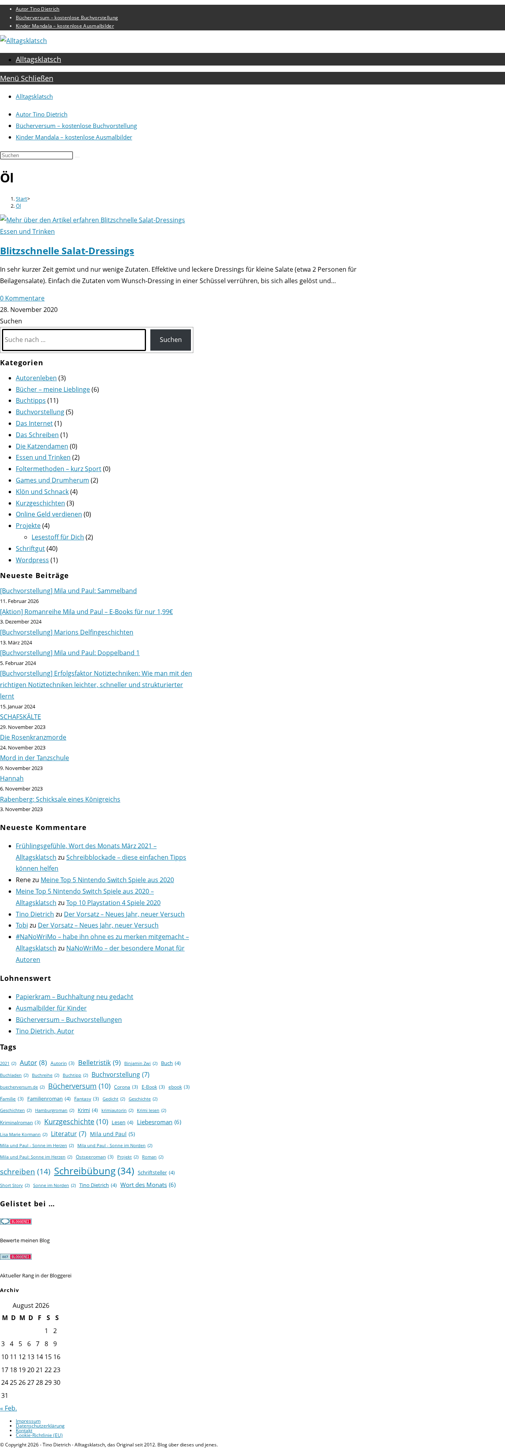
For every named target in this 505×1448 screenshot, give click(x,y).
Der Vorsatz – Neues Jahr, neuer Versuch (124, 914)
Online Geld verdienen (49, 514)
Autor (33, 1062)
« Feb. (8, 1408)
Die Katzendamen (42, 446)
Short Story (15, 1185)
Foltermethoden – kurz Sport (58, 468)
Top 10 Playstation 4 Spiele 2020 (113, 902)
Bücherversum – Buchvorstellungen (69, 1019)
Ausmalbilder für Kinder (51, 1008)
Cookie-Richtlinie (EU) (39, 1435)
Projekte (28, 525)
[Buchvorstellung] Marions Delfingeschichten (66, 632)
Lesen (122, 1122)
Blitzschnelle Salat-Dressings (67, 250)
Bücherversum (79, 1086)
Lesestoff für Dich (58, 537)
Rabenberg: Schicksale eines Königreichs (60, 799)
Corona (126, 1087)
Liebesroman (159, 1122)
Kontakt (24, 1430)
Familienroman (49, 1098)
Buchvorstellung (40, 412)
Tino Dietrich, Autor (45, 1031)
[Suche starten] (77, 157)
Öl (18, 205)
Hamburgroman (54, 1110)
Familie (12, 1098)
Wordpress (32, 560)
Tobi (22, 925)
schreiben (25, 1171)
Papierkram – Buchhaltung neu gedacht (74, 996)
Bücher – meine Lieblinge (53, 389)
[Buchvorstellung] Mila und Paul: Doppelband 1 (70, 652)
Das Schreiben (37, 434)
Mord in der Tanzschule (34, 757)
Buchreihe (45, 1075)
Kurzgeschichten (40, 503)
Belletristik (99, 1062)
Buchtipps (31, 400)
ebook (179, 1087)
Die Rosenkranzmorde (33, 737)
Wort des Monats (148, 1185)
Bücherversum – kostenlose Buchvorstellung (67, 17)
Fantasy (86, 1098)
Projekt (127, 1157)
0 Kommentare (22, 298)
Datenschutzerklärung (40, 1425)
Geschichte (143, 1099)
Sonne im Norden (54, 1185)
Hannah (12, 778)
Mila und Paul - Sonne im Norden (114, 1145)
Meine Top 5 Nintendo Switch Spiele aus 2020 (107, 879)
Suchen (11, 321)
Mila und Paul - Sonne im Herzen (37, 1145)
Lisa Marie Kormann (23, 1134)
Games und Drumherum (52, 480)
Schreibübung (94, 1170)
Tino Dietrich (35, 914)
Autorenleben (36, 378)
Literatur (68, 1133)
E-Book (153, 1087)
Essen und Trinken (27, 231)
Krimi (88, 1110)
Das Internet (34, 423)
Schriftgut (30, 548)
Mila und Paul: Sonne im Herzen (36, 1157)
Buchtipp (75, 1075)
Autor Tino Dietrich (38, 9)
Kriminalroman (20, 1122)
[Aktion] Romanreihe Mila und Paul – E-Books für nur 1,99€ (86, 611)
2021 (8, 1063)
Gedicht (114, 1099)
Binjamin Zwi (140, 1063)
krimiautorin (117, 1110)
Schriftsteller (156, 1172)
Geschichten (16, 1110)
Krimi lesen (151, 1110)
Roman (152, 1157)
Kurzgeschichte (76, 1121)
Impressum (28, 1421)
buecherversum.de (22, 1087)
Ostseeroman (95, 1156)
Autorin (62, 1063)
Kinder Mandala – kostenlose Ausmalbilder (65, 26)
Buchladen (14, 1075)
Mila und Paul (112, 1134)
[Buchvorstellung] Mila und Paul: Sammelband (68, 590)
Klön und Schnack (42, 491)
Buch (171, 1063)
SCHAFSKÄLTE (20, 716)
